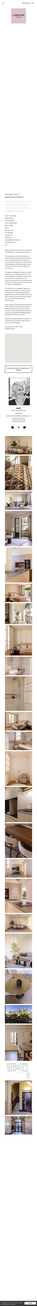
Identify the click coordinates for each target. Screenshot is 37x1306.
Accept (30, 1303)
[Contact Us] (24, 427)
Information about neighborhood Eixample (18, 369)
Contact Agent (18, 420)
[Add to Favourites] (18, 427)
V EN (32, 3)
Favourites (26, 3)
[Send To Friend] (12, 427)
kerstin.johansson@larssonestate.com (18, 416)
